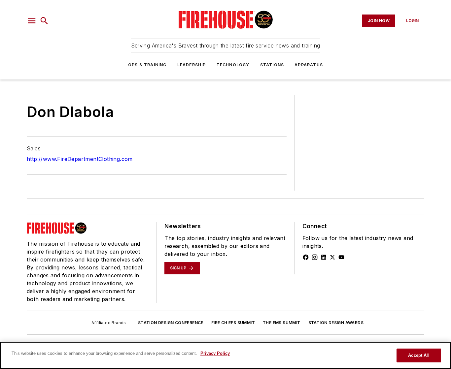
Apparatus (309, 64)
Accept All (418, 355)
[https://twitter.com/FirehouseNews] (332, 257)
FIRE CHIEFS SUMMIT (233, 322)
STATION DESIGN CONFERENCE (170, 322)
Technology (233, 64)
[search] (44, 21)
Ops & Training (147, 64)
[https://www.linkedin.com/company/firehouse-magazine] (323, 257)
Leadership (191, 64)
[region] (225, 355)
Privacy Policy (215, 353)
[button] (32, 21)
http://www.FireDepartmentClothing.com (80, 159)
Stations (272, 64)
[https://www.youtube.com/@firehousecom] (341, 257)
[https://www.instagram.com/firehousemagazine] (314, 257)
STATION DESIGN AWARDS (336, 322)
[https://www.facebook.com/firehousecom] (305, 257)
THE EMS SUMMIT (281, 322)
